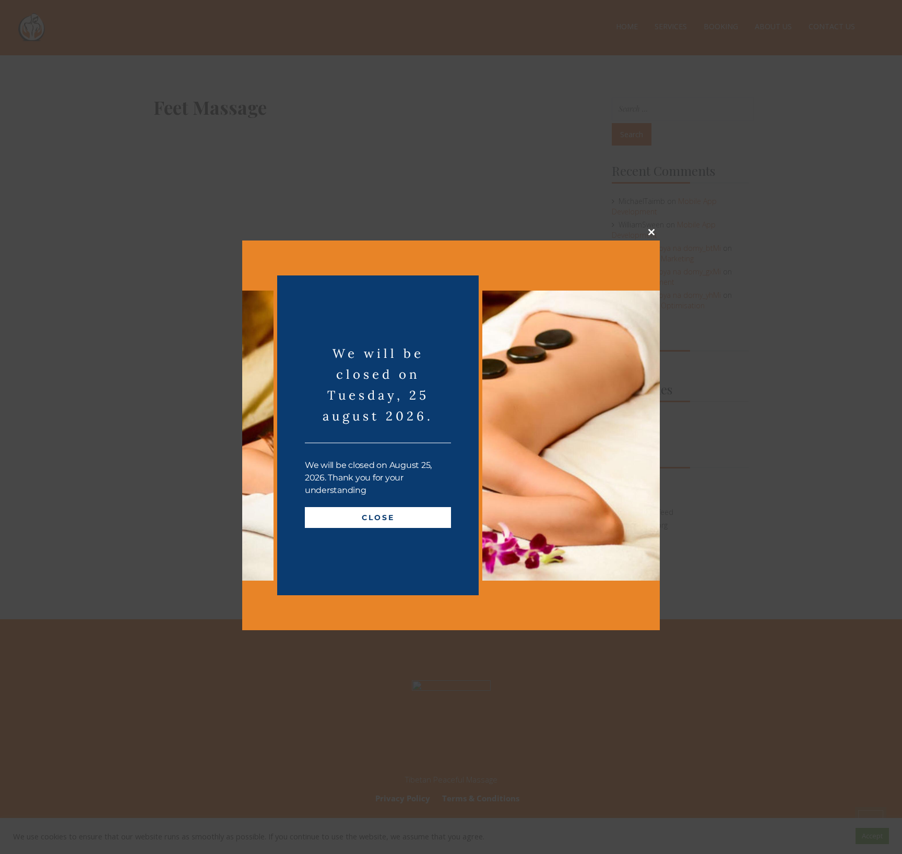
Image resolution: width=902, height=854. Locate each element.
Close (378, 517)
